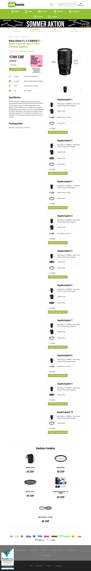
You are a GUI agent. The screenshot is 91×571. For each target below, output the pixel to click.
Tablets (16, 11)
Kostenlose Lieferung (56, 550)
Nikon (28, 36)
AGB (31, 566)
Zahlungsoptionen (71, 550)
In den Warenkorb (17, 69)
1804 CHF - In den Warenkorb (57, 312)
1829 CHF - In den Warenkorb (57, 207)
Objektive (60, 11)
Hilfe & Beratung (34, 550)
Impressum (58, 566)
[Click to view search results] (75, 5)
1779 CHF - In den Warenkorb (57, 432)
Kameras (44, 11)
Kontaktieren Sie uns (20, 550)
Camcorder (76, 11)
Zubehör (54, 16)
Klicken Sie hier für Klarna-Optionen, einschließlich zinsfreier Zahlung (36, 70)
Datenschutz (39, 566)
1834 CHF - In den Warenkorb (57, 173)
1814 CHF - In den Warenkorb (57, 277)
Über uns (49, 566)
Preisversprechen (45, 555)
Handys (29, 11)
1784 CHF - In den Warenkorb (57, 404)
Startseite (10, 36)
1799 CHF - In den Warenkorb (57, 347)
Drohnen (39, 16)
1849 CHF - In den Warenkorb (57, 132)
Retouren (44, 550)
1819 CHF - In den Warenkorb (57, 242)
